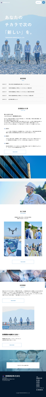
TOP (37, 376)
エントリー (38, 2)
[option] (23, 37)
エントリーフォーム (40, 387)
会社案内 (38, 384)
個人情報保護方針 (39, 389)
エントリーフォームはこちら (23, 365)
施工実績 (38, 380)
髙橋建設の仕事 (39, 378)
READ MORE (15, 151)
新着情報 (38, 386)
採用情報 (38, 382)
